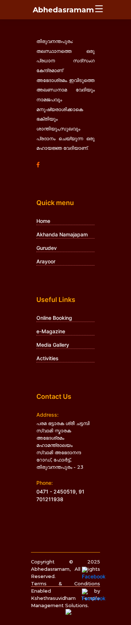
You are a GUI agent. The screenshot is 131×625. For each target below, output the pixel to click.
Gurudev (46, 248)
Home (43, 221)
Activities (47, 358)
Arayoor (45, 261)
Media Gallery (52, 345)
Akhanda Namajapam (62, 234)
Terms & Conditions (65, 583)
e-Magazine (50, 331)
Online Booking (54, 318)
